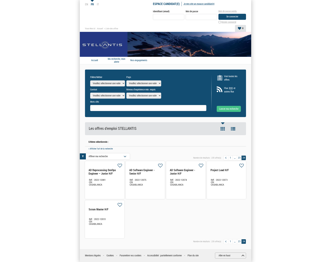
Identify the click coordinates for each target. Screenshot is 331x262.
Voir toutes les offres (230, 78)
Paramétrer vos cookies (130, 255)
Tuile (222, 128)
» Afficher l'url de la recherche (100, 149)
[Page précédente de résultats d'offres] (226, 158)
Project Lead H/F (219, 170)
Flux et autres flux (229, 90)
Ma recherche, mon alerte (116, 60)
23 (239, 157)
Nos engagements (138, 60)
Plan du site (193, 255)
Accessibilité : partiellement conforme (164, 255)
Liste (233, 128)
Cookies (110, 255)
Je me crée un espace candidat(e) (198, 3)
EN (86, 4)
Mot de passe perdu (227, 11)
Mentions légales (93, 255)
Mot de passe (192, 11)
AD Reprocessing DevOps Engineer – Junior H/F (102, 172)
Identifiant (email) (161, 11)
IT (98, 4)
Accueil (100, 28)
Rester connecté (228, 22)
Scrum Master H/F (98, 209)
